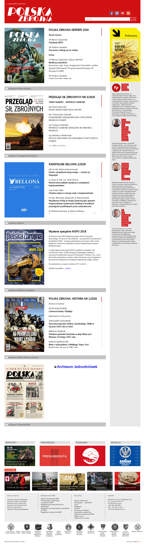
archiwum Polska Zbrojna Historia (23, 357)
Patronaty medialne (81, 510)
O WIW (77, 508)
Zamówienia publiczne (82, 512)
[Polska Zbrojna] (35, 14)
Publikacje (45, 506)
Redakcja (77, 506)
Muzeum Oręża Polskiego (17, 501)
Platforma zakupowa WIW (84, 514)
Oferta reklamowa (81, 501)
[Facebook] (111, 13)
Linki (76, 504)
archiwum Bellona (16, 222)
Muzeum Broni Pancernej (16, 503)
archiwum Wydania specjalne (21, 290)
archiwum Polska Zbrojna (19, 88)
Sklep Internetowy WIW (50, 499)
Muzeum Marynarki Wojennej (17, 509)
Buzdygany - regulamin (83, 502)
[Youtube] (122, 13)
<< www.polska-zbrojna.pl (15, 3)
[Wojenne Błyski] (125, 59)
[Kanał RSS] (128, 13)
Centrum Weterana (14, 507)
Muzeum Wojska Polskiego (17, 499)
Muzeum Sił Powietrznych (17, 505)
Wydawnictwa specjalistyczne (52, 504)
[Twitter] (117, 13)
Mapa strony (79, 516)
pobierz (68, 268)
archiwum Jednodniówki (19, 424)
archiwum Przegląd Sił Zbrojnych (23, 155)
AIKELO (138, 541)
